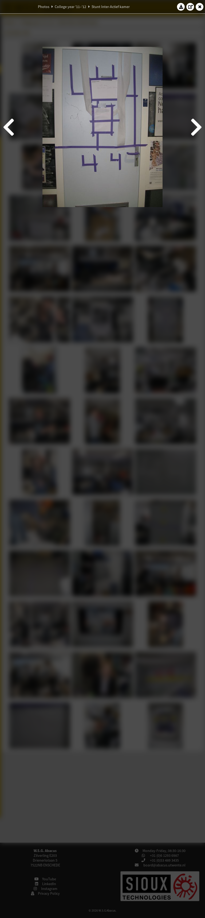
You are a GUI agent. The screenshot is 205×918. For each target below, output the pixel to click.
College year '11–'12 (70, 6)
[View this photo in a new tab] (190, 7)
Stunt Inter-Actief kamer (111, 6)
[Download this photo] (181, 7)
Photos (43, 6)
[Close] (200, 7)
